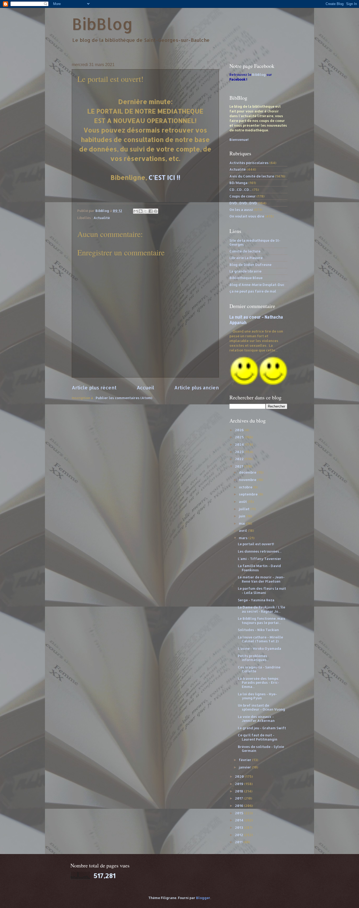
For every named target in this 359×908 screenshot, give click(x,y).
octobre (246, 487)
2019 (239, 784)
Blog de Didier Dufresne (250, 264)
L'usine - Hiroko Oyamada (259, 648)
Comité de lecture (244, 251)
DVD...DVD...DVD (243, 203)
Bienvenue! (239, 139)
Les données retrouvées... (259, 551)
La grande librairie (245, 271)
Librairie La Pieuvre (246, 258)
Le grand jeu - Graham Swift (262, 728)
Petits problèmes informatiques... (253, 658)
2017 (239, 798)
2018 (239, 791)
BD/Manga (238, 183)
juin (242, 516)
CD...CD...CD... (240, 189)
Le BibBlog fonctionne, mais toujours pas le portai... (261, 620)
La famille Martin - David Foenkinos (259, 568)
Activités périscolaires (249, 163)
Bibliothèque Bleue (246, 278)
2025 (240, 437)
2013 (239, 827)
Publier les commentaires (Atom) (124, 398)
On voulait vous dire (246, 216)
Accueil (145, 387)
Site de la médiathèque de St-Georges (254, 242)
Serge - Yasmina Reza (256, 600)
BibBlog (102, 24)
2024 (240, 444)
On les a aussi (241, 209)
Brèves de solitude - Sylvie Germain (261, 749)
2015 (239, 813)
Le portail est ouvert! (256, 544)
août (243, 501)
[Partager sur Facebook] (150, 211)
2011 (239, 842)
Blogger (203, 898)
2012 (239, 835)
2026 (239, 430)
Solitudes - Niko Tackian (258, 630)
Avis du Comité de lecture (251, 176)
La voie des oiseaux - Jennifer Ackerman (256, 719)
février (245, 760)
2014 (239, 820)
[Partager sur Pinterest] (155, 211)
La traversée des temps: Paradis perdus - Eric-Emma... (258, 682)
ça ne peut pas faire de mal (252, 291)
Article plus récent (94, 387)
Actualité (102, 218)
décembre (248, 472)
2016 (239, 805)
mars (243, 538)
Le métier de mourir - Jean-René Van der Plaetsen (261, 579)
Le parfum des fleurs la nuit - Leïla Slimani (262, 590)
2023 (239, 452)
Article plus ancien (196, 387)
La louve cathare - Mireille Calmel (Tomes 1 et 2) (260, 639)
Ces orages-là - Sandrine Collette (259, 669)
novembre (248, 480)
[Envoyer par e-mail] (135, 211)
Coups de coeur (242, 196)
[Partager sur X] (145, 211)
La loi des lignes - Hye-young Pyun (257, 696)
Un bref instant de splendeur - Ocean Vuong (261, 707)
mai (242, 523)
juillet (244, 509)
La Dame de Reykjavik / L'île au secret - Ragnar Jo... (261, 609)
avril (243, 530)
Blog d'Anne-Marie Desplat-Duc (256, 284)
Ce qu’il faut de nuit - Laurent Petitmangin (257, 737)
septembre (248, 494)
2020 (240, 776)
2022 (239, 459)
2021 (239, 466)
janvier (245, 767)
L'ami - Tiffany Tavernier (259, 559)
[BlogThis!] (140, 211)
